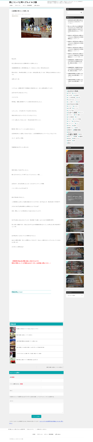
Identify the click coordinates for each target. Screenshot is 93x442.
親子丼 (69, 140)
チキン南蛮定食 (71, 116)
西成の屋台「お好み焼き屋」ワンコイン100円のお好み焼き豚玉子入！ (75, 170)
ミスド (77, 123)
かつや (69, 93)
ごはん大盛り (70, 95)
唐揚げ (77, 127)
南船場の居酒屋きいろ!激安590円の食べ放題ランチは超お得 (75, 267)
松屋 (76, 136)
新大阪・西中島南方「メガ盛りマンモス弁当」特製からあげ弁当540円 (75, 212)
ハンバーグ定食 (77, 119)
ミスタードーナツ (71, 123)
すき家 (79, 97)
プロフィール (17, 5)
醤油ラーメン (71, 142)
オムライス (69, 106)
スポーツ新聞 (72, 112)
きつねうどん (75, 93)
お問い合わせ (37, 5)
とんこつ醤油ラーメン (71, 101)
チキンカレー (70, 114)
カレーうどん (76, 108)
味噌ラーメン (70, 127)
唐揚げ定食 (77, 130)
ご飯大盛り (77, 95)
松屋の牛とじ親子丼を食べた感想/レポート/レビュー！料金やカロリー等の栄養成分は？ (75, 37)
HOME (11, 5)
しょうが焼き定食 (71, 97)
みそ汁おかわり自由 (73, 104)
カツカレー (76, 106)
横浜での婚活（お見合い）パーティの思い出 (54, 367)
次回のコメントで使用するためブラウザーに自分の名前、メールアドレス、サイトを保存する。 (32, 396)
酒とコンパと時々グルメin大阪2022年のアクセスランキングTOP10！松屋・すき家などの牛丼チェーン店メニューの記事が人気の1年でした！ (75, 184)
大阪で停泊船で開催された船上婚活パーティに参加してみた (27, 341)
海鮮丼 (81, 136)
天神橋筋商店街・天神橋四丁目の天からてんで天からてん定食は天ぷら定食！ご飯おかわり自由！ (75, 61)
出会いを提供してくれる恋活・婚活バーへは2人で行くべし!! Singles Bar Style (30, 347)
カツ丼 (69, 108)
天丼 (81, 134)
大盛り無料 (72, 134)
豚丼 (74, 140)
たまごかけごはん (71, 99)
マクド (69, 121)
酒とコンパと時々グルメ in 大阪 (23, 2)
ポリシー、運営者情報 (27, 5)
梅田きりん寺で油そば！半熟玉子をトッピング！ (75, 226)
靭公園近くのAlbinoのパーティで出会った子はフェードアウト (27, 328)
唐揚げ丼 (70, 129)
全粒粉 (74, 125)
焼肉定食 (69, 138)
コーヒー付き (71, 110)
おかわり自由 (73, 91)
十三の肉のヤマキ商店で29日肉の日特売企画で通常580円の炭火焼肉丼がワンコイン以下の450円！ (75, 240)
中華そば (69, 125)
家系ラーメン (70, 136)
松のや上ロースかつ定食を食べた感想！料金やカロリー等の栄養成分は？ (75, 281)
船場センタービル (76, 138)
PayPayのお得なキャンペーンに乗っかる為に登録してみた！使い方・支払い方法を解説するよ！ (75, 156)
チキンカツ (81, 112)
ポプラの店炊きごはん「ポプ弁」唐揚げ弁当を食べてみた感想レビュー (75, 253)
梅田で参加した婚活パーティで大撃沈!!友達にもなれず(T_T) (27, 359)
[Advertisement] (36, 48)
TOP (17, 429)
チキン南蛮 (77, 114)
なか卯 (79, 101)
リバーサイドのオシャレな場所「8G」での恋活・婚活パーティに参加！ (29, 353)
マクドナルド (76, 121)
